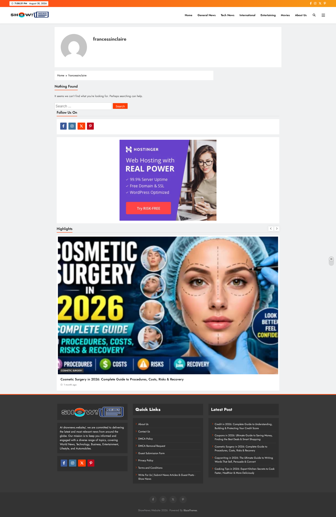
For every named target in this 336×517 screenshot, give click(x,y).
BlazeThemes (190, 510)
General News (207, 15)
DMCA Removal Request (151, 446)
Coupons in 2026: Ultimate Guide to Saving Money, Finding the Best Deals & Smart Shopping (244, 437)
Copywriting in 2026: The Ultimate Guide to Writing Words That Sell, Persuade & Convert (244, 460)
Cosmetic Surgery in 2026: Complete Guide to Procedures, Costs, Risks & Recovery (122, 379)
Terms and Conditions (150, 468)
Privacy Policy (145, 460)
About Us (301, 15)
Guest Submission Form (151, 453)
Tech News (227, 15)
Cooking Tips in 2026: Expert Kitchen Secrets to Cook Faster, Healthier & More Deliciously (245, 471)
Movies (285, 15)
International (247, 15)
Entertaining (268, 15)
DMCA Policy (145, 439)
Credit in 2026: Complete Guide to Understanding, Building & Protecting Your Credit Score (243, 426)
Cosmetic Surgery (71, 370)
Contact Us (144, 431)
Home (188, 15)
